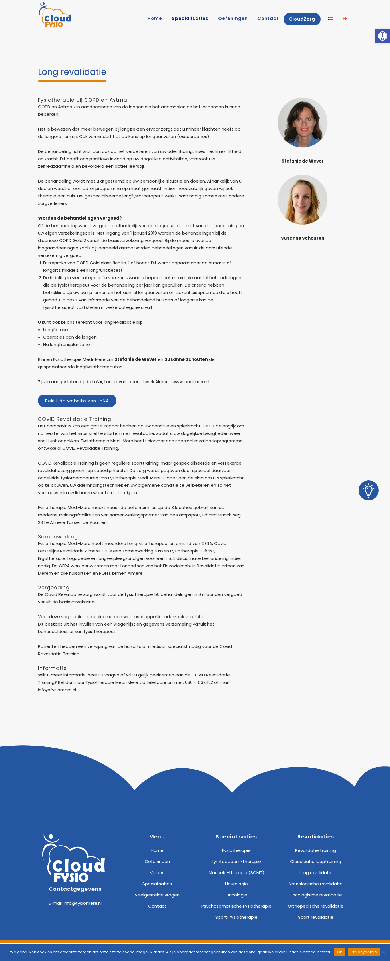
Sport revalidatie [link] (315, 917)
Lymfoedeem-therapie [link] (236, 861)
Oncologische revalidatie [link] (315, 895)
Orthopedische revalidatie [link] (315, 906)
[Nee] (383, 952)
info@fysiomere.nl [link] (83, 903)
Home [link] (157, 850)
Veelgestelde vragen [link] (157, 895)
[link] (382, 36)
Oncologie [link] (236, 895)
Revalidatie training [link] (315, 850)
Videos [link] (157, 873)
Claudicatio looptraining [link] (315, 861)
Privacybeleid (364, 952)
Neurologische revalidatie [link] (316, 884)
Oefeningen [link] (157, 861)
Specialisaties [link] (157, 884)
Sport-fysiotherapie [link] (236, 917)
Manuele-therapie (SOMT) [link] (236, 873)
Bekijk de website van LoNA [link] (77, 401)
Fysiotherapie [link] (236, 850)
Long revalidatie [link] (316, 873)
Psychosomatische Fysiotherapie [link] (236, 906)
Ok (339, 952)
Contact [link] (157, 906)
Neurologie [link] (236, 884)
